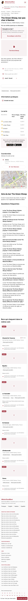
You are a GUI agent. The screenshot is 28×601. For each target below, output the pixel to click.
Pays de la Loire (16, 11)
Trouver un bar (22, 598)
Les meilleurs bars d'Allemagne (9, 575)
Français (3, 506)
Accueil (3, 11)
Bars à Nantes (14, 13)
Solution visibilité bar (6, 547)
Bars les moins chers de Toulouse (10, 528)
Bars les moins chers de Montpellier (10, 530)
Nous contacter (5, 557)
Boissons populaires (6, 538)
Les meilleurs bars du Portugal (9, 583)
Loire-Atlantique (5, 13)
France (8, 11)
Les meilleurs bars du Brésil (8, 569)
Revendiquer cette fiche (14, 36)
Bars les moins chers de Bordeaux (10, 526)
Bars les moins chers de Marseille (10, 536)
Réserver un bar (5, 553)
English (10, 506)
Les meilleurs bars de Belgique (9, 567)
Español (23, 506)
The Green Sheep (5, 15)
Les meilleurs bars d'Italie (7, 579)
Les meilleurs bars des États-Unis (10, 585)
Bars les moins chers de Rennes (9, 518)
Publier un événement (7, 545)
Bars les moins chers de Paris (9, 524)
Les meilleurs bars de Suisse (8, 573)
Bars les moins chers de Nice (8, 534)
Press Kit (3, 561)
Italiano (17, 506)
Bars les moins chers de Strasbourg (10, 520)
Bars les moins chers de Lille (8, 522)
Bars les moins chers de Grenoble (10, 514)
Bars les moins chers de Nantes (9, 532)
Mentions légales (5, 559)
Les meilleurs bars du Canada (8, 571)
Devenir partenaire (6, 555)
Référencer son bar (6, 543)
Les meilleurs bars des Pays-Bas (9, 581)
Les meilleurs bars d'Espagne (8, 577)
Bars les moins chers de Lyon (8, 516)
